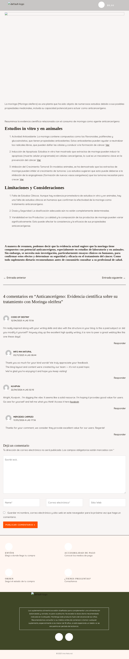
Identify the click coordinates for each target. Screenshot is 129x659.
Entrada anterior (14, 277)
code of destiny (20, 317)
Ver (107, 144)
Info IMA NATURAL (22, 351)
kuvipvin (15, 386)
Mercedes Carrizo (23, 416)
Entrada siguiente (114, 277)
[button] (92, 5)
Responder (120, 343)
